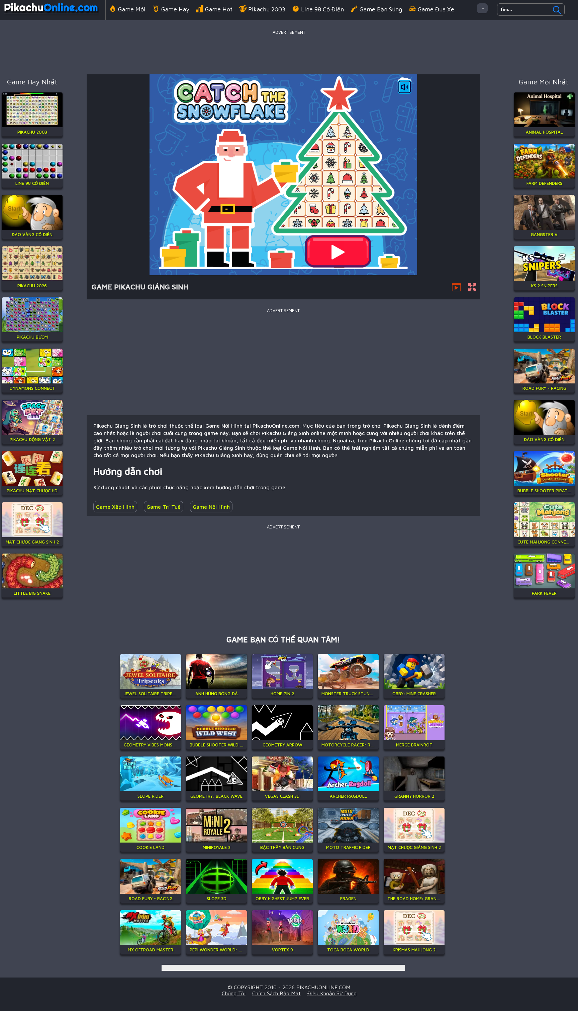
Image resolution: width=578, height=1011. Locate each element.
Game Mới (132, 9)
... (482, 6)
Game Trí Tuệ (164, 507)
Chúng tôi (234, 993)
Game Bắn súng (381, 9)
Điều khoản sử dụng (332, 993)
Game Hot (218, 9)
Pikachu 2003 (266, 9)
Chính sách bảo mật (276, 993)
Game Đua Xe (436, 9)
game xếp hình (115, 507)
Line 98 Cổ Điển (322, 9)
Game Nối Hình (211, 507)
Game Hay (175, 9)
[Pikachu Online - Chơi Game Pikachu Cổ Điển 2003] (51, 15)
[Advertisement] (289, 52)
